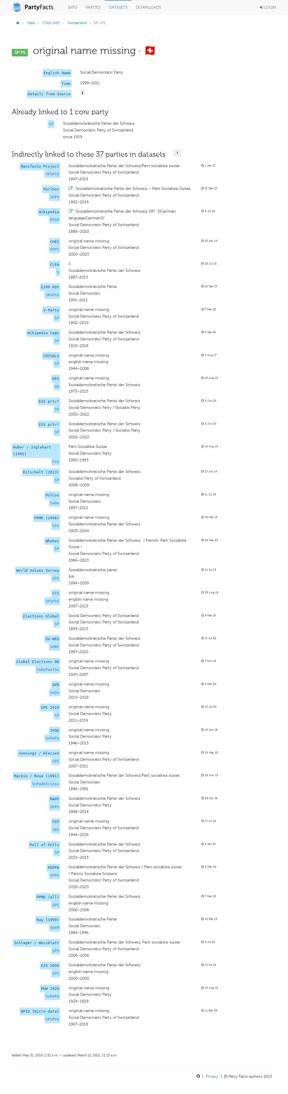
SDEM (54, 928)
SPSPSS (52, 174)
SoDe (54, 503)
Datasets (118, 7)
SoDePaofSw (48, 669)
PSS (55, 462)
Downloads (148, 7)
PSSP (54, 220)
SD (57, 386)
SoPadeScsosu (45, 784)
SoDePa (52, 738)
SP (51, 124)
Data (31, 23)
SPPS (54, 197)
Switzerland (77, 23)
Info (72, 7)
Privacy (212, 1076)
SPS (55, 526)
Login (269, 7)
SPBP (54, 647)
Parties (93, 7)
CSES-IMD (51, 23)
